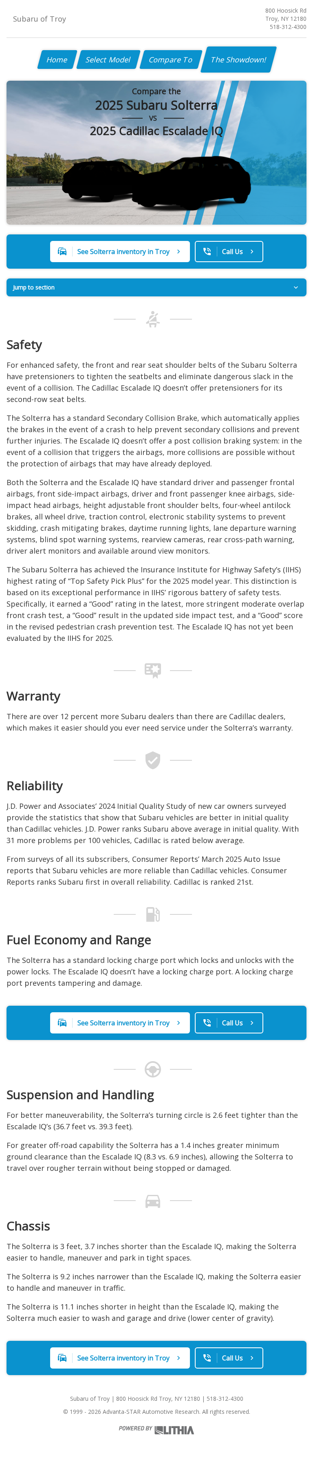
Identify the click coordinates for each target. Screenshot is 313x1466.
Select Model (108, 59)
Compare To (171, 59)
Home (57, 59)
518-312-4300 (288, 27)
